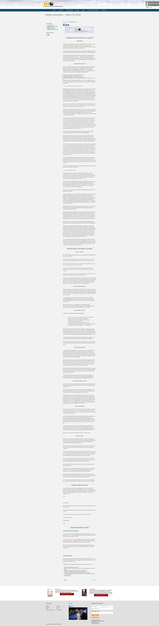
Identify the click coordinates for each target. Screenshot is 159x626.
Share (64, 23)
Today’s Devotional (93, 10)
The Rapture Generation (67, 555)
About (54, 10)
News (83, 10)
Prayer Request (153, 2)
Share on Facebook (64, 25)
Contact (104, 10)
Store (77, 10)
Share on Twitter (68, 25)
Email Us (151, 4)
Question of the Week (52, 29)
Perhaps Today (50, 27)
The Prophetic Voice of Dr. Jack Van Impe (71, 530)
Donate (61, 10)
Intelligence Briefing (52, 26)
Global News (50, 25)
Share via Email (66, 25)
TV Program (69, 10)
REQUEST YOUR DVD (66, 593)
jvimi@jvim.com (97, 623)
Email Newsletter (51, 28)
